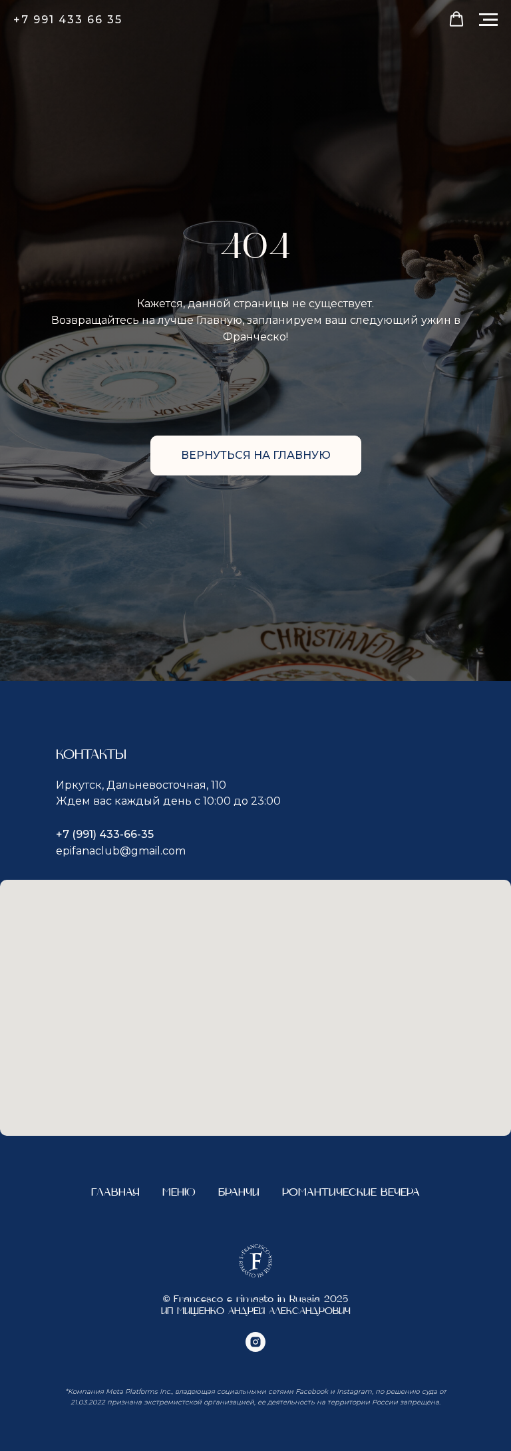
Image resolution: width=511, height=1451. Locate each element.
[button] (456, 19)
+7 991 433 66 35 (67, 19)
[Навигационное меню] (488, 20)
